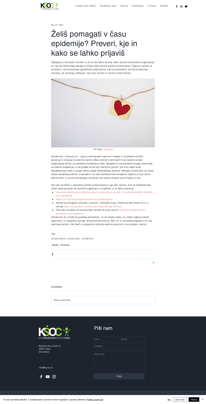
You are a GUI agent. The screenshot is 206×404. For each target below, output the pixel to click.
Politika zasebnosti (95, 399)
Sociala (55, 244)
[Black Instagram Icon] (181, 6)
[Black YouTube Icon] (186, 6)
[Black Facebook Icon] (176, 6)
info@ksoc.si (46, 367)
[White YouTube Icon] (47, 376)
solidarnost (87, 238)
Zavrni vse (180, 399)
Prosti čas (65, 244)
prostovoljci (74, 238)
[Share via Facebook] (52, 254)
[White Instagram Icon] (54, 376)
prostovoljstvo (58, 238)
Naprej (194, 399)
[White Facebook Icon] (41, 376)
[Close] (202, 399)
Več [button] (169, 399)
